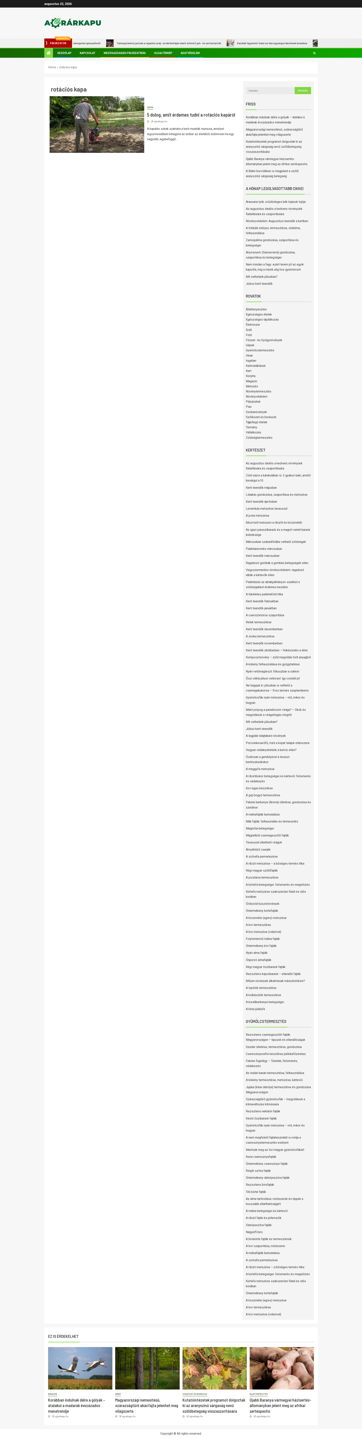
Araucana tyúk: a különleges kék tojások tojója (276, 202)
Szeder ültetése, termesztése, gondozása (274, 1047)
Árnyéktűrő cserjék (258, 849)
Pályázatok (253, 401)
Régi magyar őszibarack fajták (265, 967)
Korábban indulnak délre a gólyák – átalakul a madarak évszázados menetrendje (76, 1405)
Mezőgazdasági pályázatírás (125, 53)
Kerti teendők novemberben (264, 643)
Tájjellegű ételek (256, 422)
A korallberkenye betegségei (265, 1002)
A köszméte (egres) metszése (266, 918)
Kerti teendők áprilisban (261, 501)
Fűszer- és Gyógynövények (264, 340)
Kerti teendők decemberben (264, 629)
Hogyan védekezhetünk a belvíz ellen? (271, 750)
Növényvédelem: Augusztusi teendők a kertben (277, 221)
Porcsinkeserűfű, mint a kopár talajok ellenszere (278, 743)
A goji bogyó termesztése (263, 795)
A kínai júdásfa (255, 1009)
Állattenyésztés (256, 309)
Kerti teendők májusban (261, 487)
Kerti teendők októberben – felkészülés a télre (277, 650)
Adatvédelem (190, 53)
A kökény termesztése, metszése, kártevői (274, 1080)
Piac (249, 407)
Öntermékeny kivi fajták (261, 946)
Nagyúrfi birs (254, 1232)
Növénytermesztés (258, 391)
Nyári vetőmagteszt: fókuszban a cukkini (272, 671)
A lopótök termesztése (261, 988)
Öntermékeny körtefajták (262, 911)
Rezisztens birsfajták (260, 1184)
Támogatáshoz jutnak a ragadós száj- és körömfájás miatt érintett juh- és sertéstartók (139, 43)
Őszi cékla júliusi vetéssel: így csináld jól (273, 678)
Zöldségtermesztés (259, 437)
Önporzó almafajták (258, 960)
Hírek (249, 355)
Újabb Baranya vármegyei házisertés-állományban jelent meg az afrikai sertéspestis (280, 1405)
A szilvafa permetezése (262, 856)
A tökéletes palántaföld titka (264, 594)
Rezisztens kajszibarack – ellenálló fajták (273, 974)
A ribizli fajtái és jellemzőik (263, 1218)
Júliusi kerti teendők (259, 283)
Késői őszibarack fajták (261, 1118)
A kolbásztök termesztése (263, 995)
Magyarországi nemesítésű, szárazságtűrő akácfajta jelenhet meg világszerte (146, 1405)
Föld (249, 335)
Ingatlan (251, 360)
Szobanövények (256, 412)
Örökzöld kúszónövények (262, 904)
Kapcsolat (87, 53)
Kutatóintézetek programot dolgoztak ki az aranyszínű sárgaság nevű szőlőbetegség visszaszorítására (274, 147)
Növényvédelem (256, 396)
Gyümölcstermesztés (260, 350)
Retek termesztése (259, 622)
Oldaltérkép (163, 53)
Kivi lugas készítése (259, 788)
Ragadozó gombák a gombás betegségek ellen (277, 563)
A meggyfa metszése (260, 769)
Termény (251, 427)
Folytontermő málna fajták (263, 939)
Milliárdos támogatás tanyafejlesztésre (316, 43)
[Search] (314, 53)
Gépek (150, 107)
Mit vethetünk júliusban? (262, 277)
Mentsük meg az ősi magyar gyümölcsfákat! (275, 1150)
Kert (248, 371)
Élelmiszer (253, 324)
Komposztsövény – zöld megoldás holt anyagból (278, 657)
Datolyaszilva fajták (259, 1225)
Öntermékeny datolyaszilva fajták (268, 1177)
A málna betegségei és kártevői (267, 1211)
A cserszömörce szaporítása (265, 615)
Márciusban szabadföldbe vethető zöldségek (276, 542)
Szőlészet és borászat (261, 417)
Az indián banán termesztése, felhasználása (275, 1073)
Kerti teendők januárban (261, 608)
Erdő (249, 330)
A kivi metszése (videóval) (263, 932)
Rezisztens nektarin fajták (263, 1111)
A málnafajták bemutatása (263, 814)
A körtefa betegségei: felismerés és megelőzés (278, 884)
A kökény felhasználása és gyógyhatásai (273, 664)
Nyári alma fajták (257, 953)
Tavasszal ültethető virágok (264, 842)
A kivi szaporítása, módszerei (265, 1246)
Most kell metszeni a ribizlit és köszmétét (274, 522)
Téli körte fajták (256, 1192)
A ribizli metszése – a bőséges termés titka (275, 863)
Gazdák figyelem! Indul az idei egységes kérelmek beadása (242, 43)
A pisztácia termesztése (262, 877)
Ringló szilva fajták (258, 1171)
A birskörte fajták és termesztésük (269, 1239)
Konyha (250, 376)
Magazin (251, 381)
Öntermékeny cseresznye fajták (267, 1164)
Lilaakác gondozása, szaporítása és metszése (277, 494)
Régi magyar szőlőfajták (262, 870)
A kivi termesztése (258, 925)
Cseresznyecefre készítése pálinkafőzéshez (276, 1054)
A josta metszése (257, 515)
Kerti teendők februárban (262, 601)
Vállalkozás (253, 432)
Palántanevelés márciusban (264, 549)
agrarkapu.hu (160, 121)
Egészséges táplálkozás (262, 319)
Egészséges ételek (259, 314)
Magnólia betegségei (260, 828)
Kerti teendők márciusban (262, 556)
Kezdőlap (64, 53)
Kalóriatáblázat (255, 366)
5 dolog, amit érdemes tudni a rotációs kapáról (191, 115)
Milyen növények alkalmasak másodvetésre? (275, 981)
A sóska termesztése (260, 636)
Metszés (252, 386)
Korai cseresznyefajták (261, 1157)
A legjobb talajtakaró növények (266, 736)
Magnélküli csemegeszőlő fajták (267, 835)
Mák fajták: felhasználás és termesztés (272, 821)
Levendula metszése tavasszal (266, 508)
